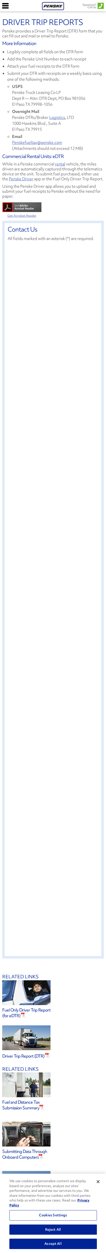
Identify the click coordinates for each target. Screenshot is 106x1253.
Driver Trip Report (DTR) (23, 1056)
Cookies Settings (53, 1215)
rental (60, 164)
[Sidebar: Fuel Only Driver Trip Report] (53, 992)
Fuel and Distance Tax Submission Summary (21, 1105)
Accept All (52, 1243)
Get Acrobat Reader (21, 215)
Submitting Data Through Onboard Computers (24, 1154)
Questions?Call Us (89, 6)
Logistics (57, 117)
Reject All (53, 1229)
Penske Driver (21, 179)
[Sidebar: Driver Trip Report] (53, 1037)
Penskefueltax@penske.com (37, 142)
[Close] (98, 1181)
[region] (53, 1213)
